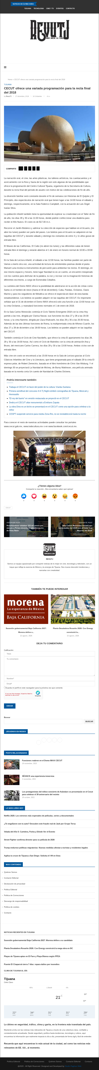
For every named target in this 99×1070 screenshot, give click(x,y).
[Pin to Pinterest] (29, 168)
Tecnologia (39, 8)
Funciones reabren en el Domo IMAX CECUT (42, 760)
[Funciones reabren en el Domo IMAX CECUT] (11, 764)
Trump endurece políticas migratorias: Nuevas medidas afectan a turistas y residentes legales (46, 848)
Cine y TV (50, 8)
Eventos (60, 8)
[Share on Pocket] (38, 168)
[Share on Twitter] (25, 168)
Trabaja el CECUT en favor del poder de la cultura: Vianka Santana (40, 387)
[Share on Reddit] (33, 168)
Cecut (8, 507)
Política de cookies (11, 907)
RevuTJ (8, 96)
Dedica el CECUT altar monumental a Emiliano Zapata (34, 402)
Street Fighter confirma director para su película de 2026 (29, 840)
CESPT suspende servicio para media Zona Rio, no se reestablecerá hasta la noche (47, 414)
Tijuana (27, 8)
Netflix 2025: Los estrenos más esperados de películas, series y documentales (39, 816)
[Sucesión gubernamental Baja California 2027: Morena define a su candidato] (26, 609)
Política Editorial (10, 890)
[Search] (93, 67)
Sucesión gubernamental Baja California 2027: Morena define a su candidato (38, 940)
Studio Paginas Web (73, 1066)
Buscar (7, 717)
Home (10, 79)
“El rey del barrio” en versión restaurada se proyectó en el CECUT (39, 398)
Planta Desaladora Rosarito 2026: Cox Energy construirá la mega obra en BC (38, 948)
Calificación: (9, 650)
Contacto (70, 8)
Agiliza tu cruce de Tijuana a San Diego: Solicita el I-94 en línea (32, 856)
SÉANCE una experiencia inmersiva (38, 776)
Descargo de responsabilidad (16, 901)
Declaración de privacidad (14, 884)
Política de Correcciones (14, 895)
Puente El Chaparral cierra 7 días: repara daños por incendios (31, 964)
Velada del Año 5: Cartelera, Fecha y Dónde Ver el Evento (29, 832)
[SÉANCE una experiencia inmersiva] (11, 780)
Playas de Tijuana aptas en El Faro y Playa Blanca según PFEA (32, 956)
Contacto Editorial (11, 878)
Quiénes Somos (10, 872)
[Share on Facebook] (21, 168)
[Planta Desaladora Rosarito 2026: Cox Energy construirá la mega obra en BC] (73, 609)
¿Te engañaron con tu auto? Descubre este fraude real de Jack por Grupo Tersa (40, 824)
